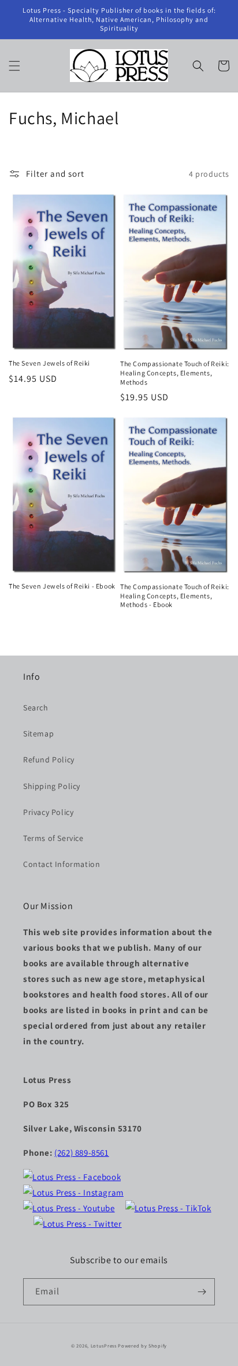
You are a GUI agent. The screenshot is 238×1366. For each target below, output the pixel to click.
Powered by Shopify (142, 1345)
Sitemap (38, 733)
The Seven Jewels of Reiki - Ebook (62, 586)
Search (36, 707)
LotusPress (104, 1345)
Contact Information (61, 864)
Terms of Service (53, 838)
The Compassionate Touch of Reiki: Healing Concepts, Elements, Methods (174, 372)
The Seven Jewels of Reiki (49, 363)
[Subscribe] (201, 1291)
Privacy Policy (48, 812)
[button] (14, 66)
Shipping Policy (51, 786)
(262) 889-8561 (81, 1152)
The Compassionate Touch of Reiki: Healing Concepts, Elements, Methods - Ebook (174, 595)
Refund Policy (49, 759)
